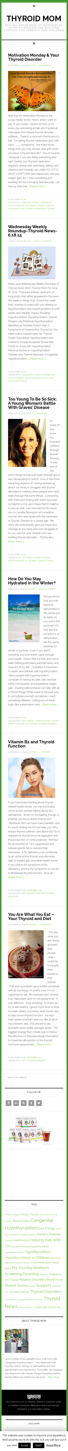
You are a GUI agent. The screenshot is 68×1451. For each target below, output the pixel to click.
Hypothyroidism (16, 378)
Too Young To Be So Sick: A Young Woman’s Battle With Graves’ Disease (32, 403)
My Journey (27, 209)
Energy (33, 205)
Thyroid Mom (33, 18)
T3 (6, 1292)
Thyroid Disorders (47, 724)
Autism (42, 1215)
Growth (9, 1240)
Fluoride (8, 1235)
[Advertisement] (28, 1172)
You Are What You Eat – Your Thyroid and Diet (31, 916)
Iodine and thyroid (17, 381)
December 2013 (34, 1057)
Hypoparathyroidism (14, 1252)
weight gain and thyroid (47, 1307)
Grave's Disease (46, 205)
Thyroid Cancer (18, 1292)
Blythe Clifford (35, 1401)
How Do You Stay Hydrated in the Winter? (32, 580)
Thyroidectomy (11, 1300)
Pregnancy (44, 1274)
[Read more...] (37, 186)
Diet (27, 205)
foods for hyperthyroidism (24, 1234)
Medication (44, 1262)
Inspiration (55, 1258)
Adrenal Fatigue (12, 1214)
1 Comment (44, 752)
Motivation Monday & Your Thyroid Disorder (33, 57)
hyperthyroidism (40, 1246)
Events (59, 1229)
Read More (53, 1377)
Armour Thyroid (30, 202)
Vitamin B (22, 1307)
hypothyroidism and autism (39, 378)
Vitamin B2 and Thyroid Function (31, 743)
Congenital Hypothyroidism (36, 375)
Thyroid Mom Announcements (30, 1300)
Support (51, 209)
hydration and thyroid (46, 721)
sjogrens (32, 1286)
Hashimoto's (14, 209)
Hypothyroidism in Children (27, 1257)
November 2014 (34, 890)
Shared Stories (45, 561)
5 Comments (40, 413)
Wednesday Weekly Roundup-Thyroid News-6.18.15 (32, 230)
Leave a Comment (43, 241)
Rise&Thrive (40, 209)
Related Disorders (36, 893)
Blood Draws (21, 1221)
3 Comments (45, 65)
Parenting (31, 1274)
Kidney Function (16, 724)
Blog (23, 199)
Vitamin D (31, 1307)
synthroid (56, 1286)
